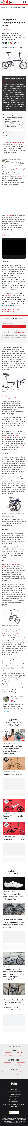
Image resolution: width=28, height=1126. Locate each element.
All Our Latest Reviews (7, 1071)
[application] (14, 246)
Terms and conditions (14, 1094)
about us (14, 1089)
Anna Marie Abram (17, 697)
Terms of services (20, 331)
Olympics (20, 1055)
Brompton (20, 176)
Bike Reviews (12, 15)
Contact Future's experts (14, 1092)
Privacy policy (14, 1097)
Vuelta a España (8, 1055)
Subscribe (18, 2)
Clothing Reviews (20, 1074)
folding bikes (16, 168)
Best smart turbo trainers (7, 1065)
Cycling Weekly (11, 159)
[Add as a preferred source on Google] (14, 1112)
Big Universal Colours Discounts (18, 7)
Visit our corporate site (19, 1119)
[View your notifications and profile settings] (10, 2)
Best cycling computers (20, 1065)
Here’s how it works (19, 47)
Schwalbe (21, 445)
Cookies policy (14, 1099)
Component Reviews (7, 1074)
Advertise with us (14, 1101)
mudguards (8, 295)
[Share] (3, 43)
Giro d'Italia (19, 1052)
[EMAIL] (15, 701)
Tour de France (8, 1052)
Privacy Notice (21, 332)
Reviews (4, 15)
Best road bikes (7, 1062)
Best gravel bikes (21, 1062)
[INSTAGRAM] (12, 701)
